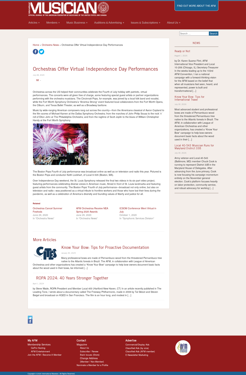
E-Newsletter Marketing (137, 354)
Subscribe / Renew (89, 351)
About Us (84, 347)
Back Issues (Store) (89, 354)
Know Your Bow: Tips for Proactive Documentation (105, 248)
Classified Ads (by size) (137, 348)
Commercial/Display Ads (137, 344)
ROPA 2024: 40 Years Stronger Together (72, 279)
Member (85, 361)
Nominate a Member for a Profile (92, 365)
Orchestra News (50, 44)
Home (36, 44)
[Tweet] (41, 51)
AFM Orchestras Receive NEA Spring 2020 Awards (92, 210)
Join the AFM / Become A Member (44, 354)
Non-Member (97, 361)
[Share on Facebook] (35, 51)
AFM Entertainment (40, 351)
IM (37, 80)
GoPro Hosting (38, 347)
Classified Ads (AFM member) (140, 351)
